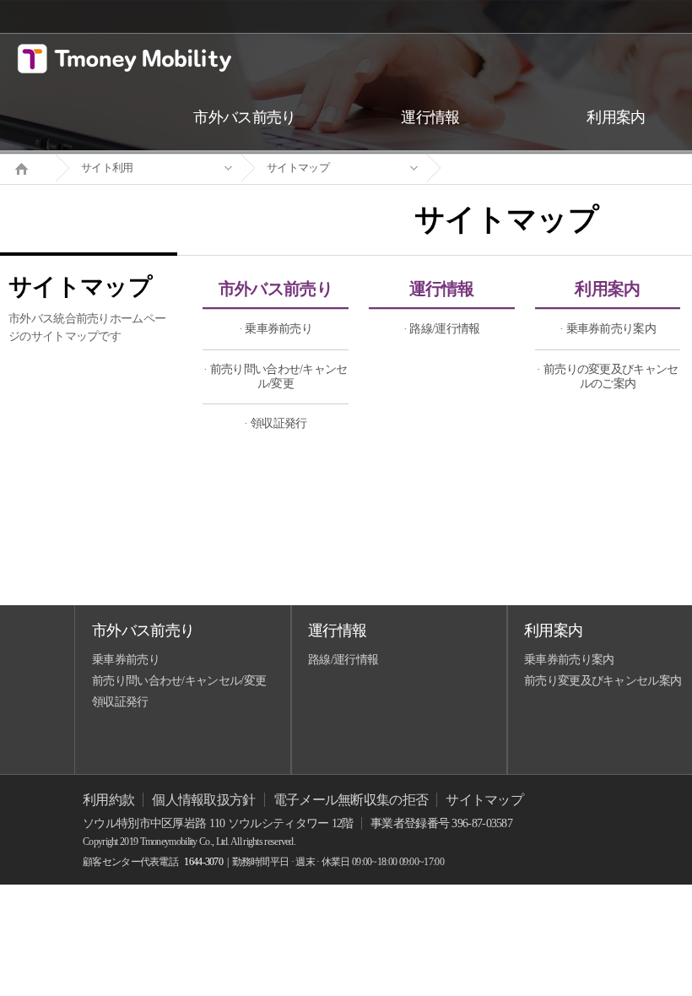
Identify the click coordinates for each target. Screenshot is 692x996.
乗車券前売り (125, 659)
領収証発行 (120, 702)
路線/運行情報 (343, 659)
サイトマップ (298, 167)
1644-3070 (203, 862)
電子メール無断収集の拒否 (351, 800)
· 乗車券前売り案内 (608, 328)
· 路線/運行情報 (441, 328)
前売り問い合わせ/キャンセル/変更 (179, 680)
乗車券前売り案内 (569, 659)
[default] (520, 168)
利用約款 (108, 800)
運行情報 (441, 288)
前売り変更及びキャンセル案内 (602, 680)
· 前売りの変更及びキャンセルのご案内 (607, 376)
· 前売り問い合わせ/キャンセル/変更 (275, 376)
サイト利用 (107, 167)
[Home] (28, 167)
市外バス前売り (275, 288)
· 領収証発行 (275, 423)
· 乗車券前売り (275, 328)
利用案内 (607, 288)
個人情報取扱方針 (203, 800)
